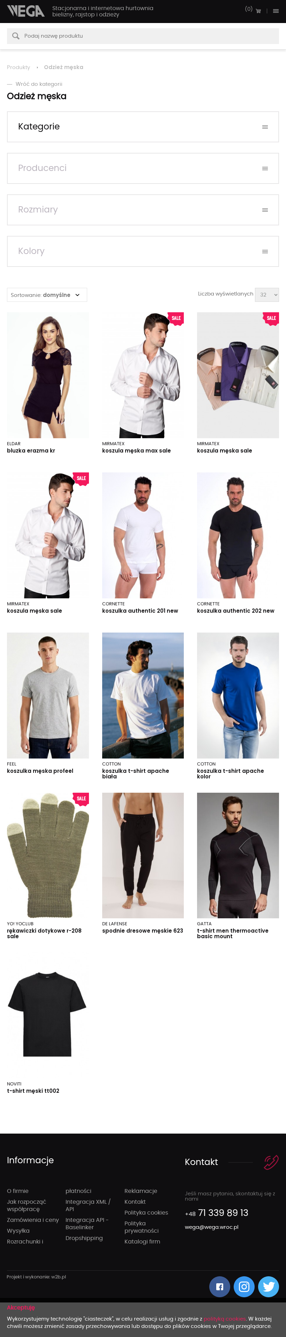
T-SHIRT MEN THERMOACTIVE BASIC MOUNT (233, 933)
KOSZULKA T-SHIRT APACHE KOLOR (230, 773)
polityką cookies (225, 1319)
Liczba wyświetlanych (226, 294)
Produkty (18, 67)
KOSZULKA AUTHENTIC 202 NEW (235, 610)
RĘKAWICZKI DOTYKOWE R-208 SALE (44, 933)
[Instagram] (244, 1286)
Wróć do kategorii (39, 84)
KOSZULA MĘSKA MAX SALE (136, 450)
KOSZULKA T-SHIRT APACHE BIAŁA (135, 773)
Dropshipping (84, 1238)
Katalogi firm (142, 1242)
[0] (258, 11)
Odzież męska (63, 67)
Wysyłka (18, 1231)
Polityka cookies (146, 1213)
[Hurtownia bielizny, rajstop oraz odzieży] (26, 11)
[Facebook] (219, 1286)
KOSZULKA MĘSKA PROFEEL (40, 771)
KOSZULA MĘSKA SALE (224, 450)
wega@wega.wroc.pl (212, 1227)
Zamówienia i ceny (33, 1220)
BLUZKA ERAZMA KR (31, 450)
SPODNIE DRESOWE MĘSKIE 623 (142, 930)
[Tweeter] (268, 1286)
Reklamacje (141, 1191)
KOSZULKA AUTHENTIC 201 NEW (140, 610)
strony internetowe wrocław (36, 1277)
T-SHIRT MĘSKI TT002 (33, 1091)
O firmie (18, 1191)
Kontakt (135, 1202)
